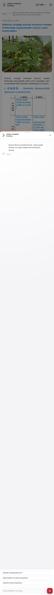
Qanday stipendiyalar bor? (12, 573)
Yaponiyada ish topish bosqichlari (15, 578)
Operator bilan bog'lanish (12, 583)
